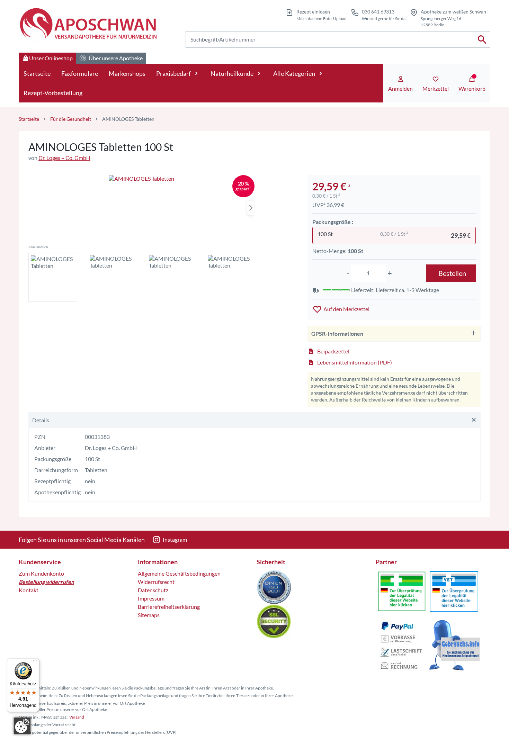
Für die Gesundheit (70, 119)
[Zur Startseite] (88, 24)
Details (40, 420)
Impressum (151, 598)
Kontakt (28, 590)
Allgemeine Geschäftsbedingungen (179, 573)
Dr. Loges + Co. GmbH (64, 157)
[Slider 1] (141, 208)
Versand (76, 717)
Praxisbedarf (173, 73)
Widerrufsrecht (156, 581)
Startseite (37, 73)
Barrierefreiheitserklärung (169, 606)
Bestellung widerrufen (46, 581)
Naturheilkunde (232, 73)
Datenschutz (153, 590)
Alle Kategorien (294, 73)
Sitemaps (149, 615)
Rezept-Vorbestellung (53, 93)
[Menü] (35, 662)
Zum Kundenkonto (41, 573)
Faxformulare (79, 73)
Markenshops (127, 73)
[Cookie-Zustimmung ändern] (22, 726)
